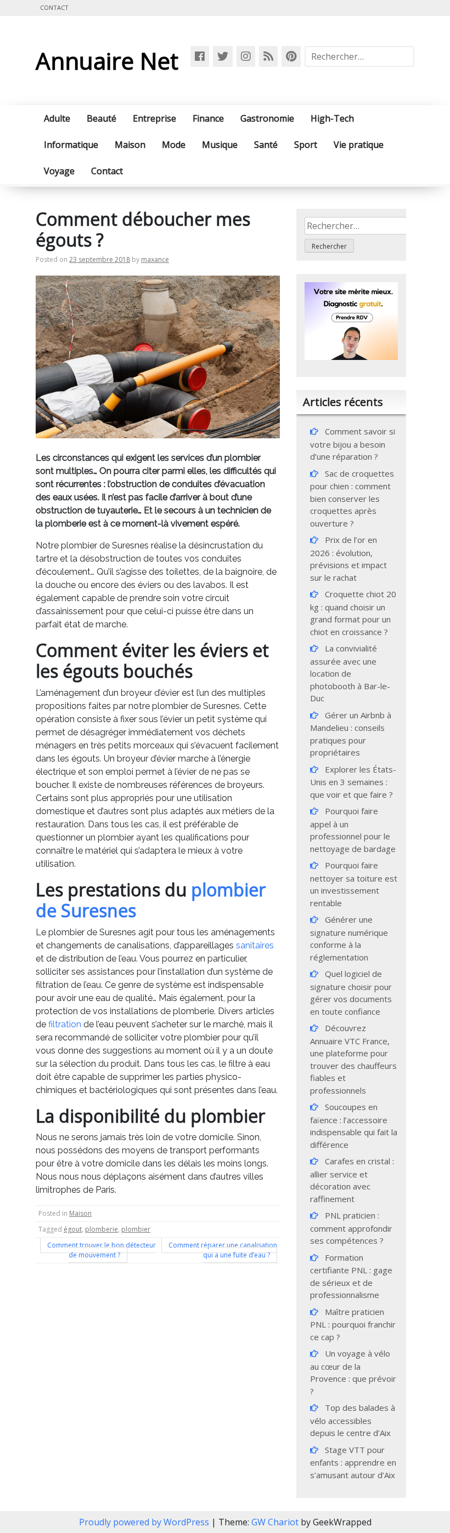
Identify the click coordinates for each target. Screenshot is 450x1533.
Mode (173, 145)
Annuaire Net (107, 60)
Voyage (59, 171)
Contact (54, 7)
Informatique (71, 145)
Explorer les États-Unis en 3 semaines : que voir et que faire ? (353, 782)
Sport (305, 145)
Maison (130, 145)
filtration (65, 1024)
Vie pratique (359, 145)
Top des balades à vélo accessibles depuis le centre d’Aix (352, 1420)
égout (73, 1229)
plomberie (101, 1229)
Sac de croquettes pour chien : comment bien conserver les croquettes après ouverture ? (352, 498)
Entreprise (154, 118)
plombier (135, 1229)
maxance (155, 259)
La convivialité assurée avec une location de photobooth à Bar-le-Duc (350, 673)
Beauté (101, 118)
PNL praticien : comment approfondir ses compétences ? (351, 1228)
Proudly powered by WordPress (145, 1522)
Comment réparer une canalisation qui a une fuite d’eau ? (222, 1250)
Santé (266, 145)
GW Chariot (275, 1522)
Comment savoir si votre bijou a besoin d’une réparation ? (352, 444)
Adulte (57, 118)
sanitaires (255, 945)
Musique (220, 145)
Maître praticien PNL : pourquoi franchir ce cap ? (353, 1324)
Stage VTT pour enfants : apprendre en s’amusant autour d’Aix (353, 1462)
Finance (208, 118)
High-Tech (332, 118)
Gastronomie (267, 118)
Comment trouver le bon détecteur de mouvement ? (101, 1250)
